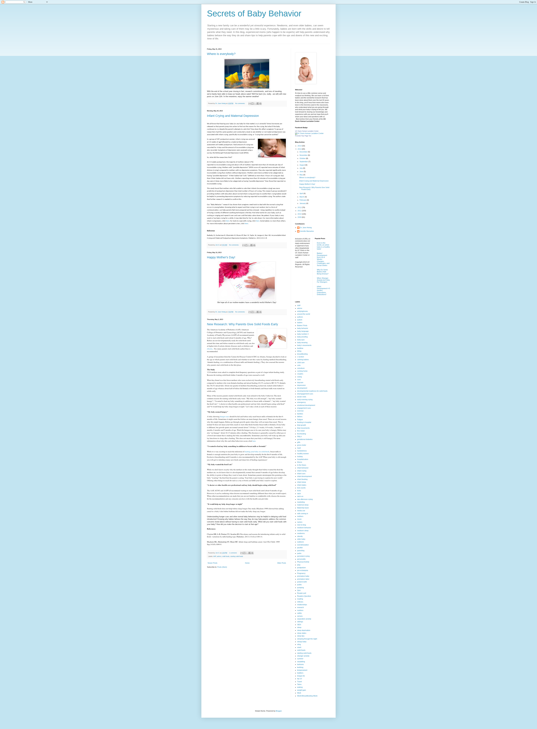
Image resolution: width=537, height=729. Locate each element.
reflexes (300, 602)
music (299, 519)
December (304, 152)
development (302, 388)
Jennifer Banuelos (307, 231)
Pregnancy (301, 573)
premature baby (303, 576)
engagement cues (304, 408)
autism (299, 320)
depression (301, 385)
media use (301, 511)
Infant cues (301, 474)
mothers (300, 516)
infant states (301, 485)
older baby (301, 539)
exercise (300, 411)
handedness (302, 451)
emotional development (306, 405)
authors (300, 317)
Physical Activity (303, 562)
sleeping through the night (307, 639)
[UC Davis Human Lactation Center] (309, 133)
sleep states (301, 633)
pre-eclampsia (302, 570)
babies (299, 323)
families (300, 414)
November (304, 155)
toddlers (300, 673)
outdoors (300, 542)
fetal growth (301, 425)
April (301, 193)
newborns (301, 533)
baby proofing (302, 337)
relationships (302, 605)
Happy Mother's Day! (221, 257)
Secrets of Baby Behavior (254, 13)
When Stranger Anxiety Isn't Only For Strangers (323, 280)
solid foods (225, 556)
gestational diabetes (305, 439)
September (304, 162)
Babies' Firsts (302, 325)
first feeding (301, 434)
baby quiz (301, 340)
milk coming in (302, 514)
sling (299, 644)
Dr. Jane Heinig (306, 228)
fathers (299, 417)
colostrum (301, 368)
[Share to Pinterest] (260, 103)
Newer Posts (212, 563)
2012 (300, 207)
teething (300, 667)
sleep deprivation (303, 630)
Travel (299, 682)
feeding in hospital (304, 422)
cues (299, 380)
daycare (300, 383)
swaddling (301, 662)
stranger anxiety (303, 656)
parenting (300, 551)
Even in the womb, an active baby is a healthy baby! (323, 246)
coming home (302, 371)
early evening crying (305, 400)
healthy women (303, 454)
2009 (300, 217)
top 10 (299, 679)
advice (219, 556)
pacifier (300, 548)
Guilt (299, 448)
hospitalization (302, 459)
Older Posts (281, 563)
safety (299, 613)
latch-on (300, 496)
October (303, 158)
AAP (214, 556)
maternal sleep (302, 505)
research (300, 607)
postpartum (301, 568)
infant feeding (302, 479)
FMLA (299, 437)
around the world (303, 314)
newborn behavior (304, 528)
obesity (210, 348)
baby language (303, 331)
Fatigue (300, 420)
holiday (300, 457)
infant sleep (301, 482)
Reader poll (301, 593)
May (301, 175)
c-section (300, 357)
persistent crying (303, 556)
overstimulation (303, 545)
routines (300, 610)
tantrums (300, 664)
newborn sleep (302, 531)
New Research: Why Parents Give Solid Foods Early (242, 324)
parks (299, 553)
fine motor (301, 431)
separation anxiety (304, 619)
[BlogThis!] (252, 103)
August (302, 165)
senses (300, 616)
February (303, 200)
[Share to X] (255, 103)
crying (299, 377)
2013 (300, 149)
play (298, 565)
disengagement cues (305, 394)
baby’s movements (304, 345)
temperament (302, 670)
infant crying (301, 471)
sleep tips (300, 636)
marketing (301, 502)
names (299, 522)
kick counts (301, 488)
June (302, 172)
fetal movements (303, 428)
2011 (300, 211)
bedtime (300, 348)
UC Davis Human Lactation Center (307, 131)
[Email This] (249, 103)
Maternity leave (303, 508)
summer (300, 659)
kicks (299, 491)
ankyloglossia (302, 311)
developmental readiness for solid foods (312, 391)
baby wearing (302, 343)
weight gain (301, 690)
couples (300, 374)
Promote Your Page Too (303, 136)
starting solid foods (236, 556)
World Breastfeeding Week (307, 696)
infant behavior (302, 468)
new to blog (301, 525)
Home (247, 563)
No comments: (240, 103)
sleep (299, 627)
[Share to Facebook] (257, 103)
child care (301, 363)
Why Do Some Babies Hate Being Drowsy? (322, 272)
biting (299, 351)
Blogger (279, 711)
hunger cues (224, 416)
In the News (301, 465)
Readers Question (304, 596)
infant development (304, 476)
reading (300, 599)
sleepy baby (301, 642)
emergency (301, 402)
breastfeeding (302, 354)
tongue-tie (301, 676)
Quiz (299, 590)
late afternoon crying (305, 499)
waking (300, 687)
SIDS (299, 625)
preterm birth (302, 582)
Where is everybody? (221, 54)
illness (299, 462)
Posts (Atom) (222, 567)
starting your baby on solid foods (257, 451)
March (302, 197)
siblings (300, 622)
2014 (300, 146)
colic (299, 365)
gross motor (301, 445)
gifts (298, 442)
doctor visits (301, 397)
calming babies (303, 360)
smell (299, 647)
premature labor (303, 579)
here (227, 221)
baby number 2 (303, 334)
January (303, 203)
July (301, 168)
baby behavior (302, 328)
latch (299, 494)
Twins (299, 684)
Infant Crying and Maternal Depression (233, 115)
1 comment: (233, 553)
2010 (300, 214)
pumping (300, 588)
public (299, 585)
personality (301, 559)
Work (299, 693)
